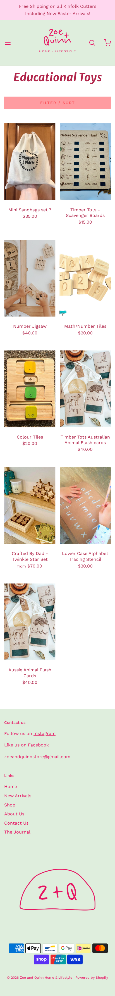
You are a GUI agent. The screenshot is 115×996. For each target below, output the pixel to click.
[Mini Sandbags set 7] (30, 161)
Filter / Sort (57, 102)
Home (10, 786)
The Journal (17, 832)
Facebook (38, 745)
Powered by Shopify (91, 978)
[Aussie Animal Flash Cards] (30, 621)
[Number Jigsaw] (30, 278)
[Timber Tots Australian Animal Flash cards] (85, 388)
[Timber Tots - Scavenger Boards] (85, 161)
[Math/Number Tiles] (85, 278)
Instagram (44, 733)
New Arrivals (17, 795)
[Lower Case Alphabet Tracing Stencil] (85, 505)
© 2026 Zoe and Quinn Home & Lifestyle (39, 978)
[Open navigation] (7, 43)
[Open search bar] (92, 43)
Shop (9, 805)
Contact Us (16, 823)
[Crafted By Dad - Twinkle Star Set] (30, 505)
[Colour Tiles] (30, 388)
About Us (14, 814)
